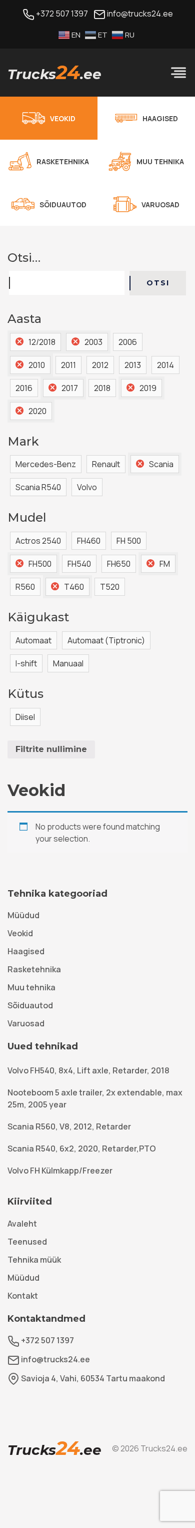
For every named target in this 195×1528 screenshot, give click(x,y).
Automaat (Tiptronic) (106, 640)
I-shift (26, 663)
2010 (36, 364)
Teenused (27, 1241)
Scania (161, 464)
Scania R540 (38, 487)
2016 (24, 388)
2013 (132, 364)
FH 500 (128, 540)
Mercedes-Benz (46, 464)
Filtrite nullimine (51, 749)
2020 (37, 411)
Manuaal (68, 663)
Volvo (87, 487)
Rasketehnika (34, 969)
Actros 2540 (38, 540)
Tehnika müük (34, 1259)
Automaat (34, 640)
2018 (102, 388)
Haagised (26, 951)
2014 (165, 364)
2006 (127, 341)
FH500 (40, 563)
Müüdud (24, 915)
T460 (74, 586)
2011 (68, 364)
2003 (93, 341)
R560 (25, 586)
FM (165, 563)
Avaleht (22, 1223)
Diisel (25, 716)
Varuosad (26, 1023)
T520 (110, 586)
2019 (148, 388)
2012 (100, 364)
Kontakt (23, 1295)
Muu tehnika (32, 987)
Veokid (20, 933)
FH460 (88, 540)
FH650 (118, 563)
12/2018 (42, 341)
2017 (70, 388)
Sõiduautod (30, 1005)
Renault (106, 464)
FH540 (79, 563)
